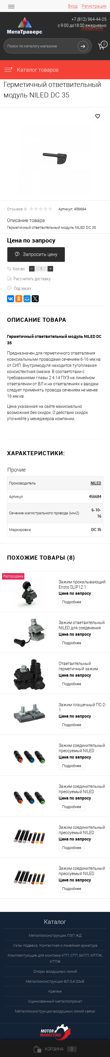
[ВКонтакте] (10, 298)
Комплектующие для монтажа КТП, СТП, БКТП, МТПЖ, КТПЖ (55, 958)
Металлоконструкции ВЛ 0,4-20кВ (55, 981)
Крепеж (55, 991)
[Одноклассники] (18, 298)
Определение (92, 28)
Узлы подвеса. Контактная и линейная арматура (55, 945)
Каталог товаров (37, 70)
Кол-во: (19, 268)
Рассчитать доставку (31, 278)
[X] (35, 298)
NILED (96, 483)
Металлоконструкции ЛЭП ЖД (55, 935)
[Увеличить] (55, 158)
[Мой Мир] (27, 298)
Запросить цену (40, 254)
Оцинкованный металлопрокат (55, 1001)
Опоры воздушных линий (55, 971)
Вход (72, 6)
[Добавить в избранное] (97, 116)
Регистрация (94, 6)
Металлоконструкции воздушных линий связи (55, 1011)
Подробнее (71, 602)
